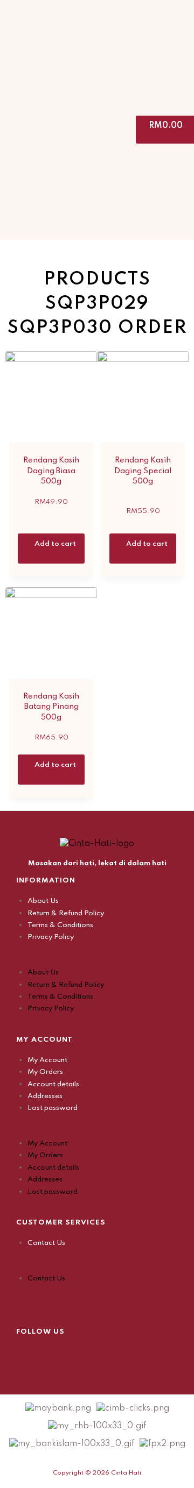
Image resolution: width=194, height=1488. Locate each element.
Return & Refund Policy (65, 913)
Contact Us (46, 1243)
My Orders (45, 1072)
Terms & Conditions (60, 925)
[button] (97, 960)
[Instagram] (51, 1354)
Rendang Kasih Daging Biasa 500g (51, 471)
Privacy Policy (50, 937)
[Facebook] (24, 1354)
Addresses (45, 1096)
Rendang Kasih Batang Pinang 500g (51, 707)
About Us (43, 901)
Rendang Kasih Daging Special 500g (142, 471)
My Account (47, 1060)
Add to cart (55, 543)
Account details (53, 1084)
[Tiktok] (78, 1354)
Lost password (52, 1108)
